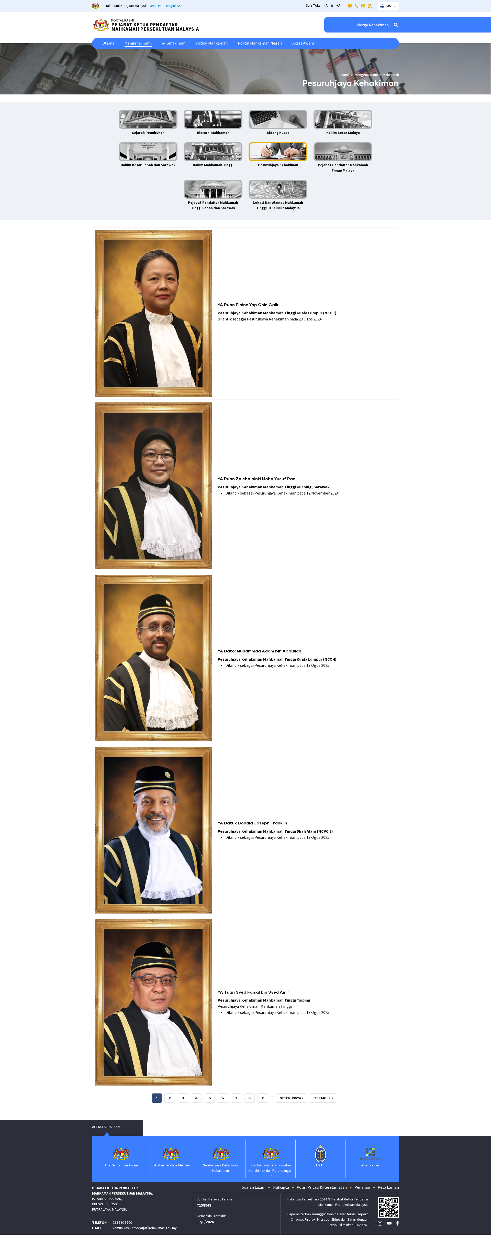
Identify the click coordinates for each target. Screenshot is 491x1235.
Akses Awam (303, 43)
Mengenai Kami (138, 43)
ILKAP (270, 1165)
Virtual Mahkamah (212, 43)
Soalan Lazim (253, 1187)
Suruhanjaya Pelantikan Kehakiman (170, 1168)
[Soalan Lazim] (350, 5)
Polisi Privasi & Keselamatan (322, 1187)
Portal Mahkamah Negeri (260, 43)
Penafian (362, 1187)
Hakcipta (281, 1187)
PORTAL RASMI (122, 20)
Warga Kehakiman (373, 25)
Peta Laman (388, 1187)
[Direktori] (357, 5)
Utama (108, 43)
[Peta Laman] (370, 5)
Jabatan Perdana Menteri (121, 1165)
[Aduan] (363, 5)
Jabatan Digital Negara (370, 1165)
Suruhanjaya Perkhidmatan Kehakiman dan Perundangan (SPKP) (221, 1171)
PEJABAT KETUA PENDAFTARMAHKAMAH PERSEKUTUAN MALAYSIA (155, 27)
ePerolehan (320, 1165)
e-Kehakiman (173, 43)
